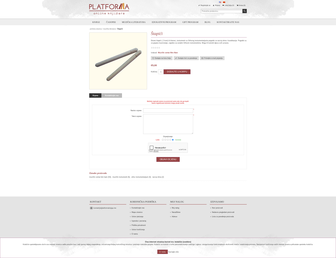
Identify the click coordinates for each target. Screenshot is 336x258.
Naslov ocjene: (136, 110)
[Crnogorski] (224, 2)
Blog (208, 22)
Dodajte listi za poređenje (187, 58)
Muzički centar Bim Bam (168, 53)
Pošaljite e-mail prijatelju (213, 58)
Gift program (190, 22)
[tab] (95, 95)
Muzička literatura (134, 22)
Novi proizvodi (217, 208)
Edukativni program (164, 22)
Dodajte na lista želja (163, 58)
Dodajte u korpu (177, 72)
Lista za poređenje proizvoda (223, 217)
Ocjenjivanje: (168, 136)
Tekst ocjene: (137, 116)
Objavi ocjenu (168, 159)
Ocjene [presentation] (95, 95)
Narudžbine (176, 212)
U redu (162, 252)
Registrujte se (205, 5)
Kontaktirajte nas (228, 22)
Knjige (96, 22)
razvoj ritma (156, 177)
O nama (135, 234)
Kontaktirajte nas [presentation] (112, 95)
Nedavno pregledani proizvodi (223, 212)
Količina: (154, 72)
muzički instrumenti (119, 177)
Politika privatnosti (139, 225)
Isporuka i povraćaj (139, 221)
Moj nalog (175, 208)
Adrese (174, 217)
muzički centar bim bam (98, 177)
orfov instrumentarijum (139, 177)
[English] (220, 2)
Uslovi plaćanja (137, 217)
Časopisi (111, 22)
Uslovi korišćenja (138, 230)
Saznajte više (173, 252)
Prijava (217, 5)
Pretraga (244, 11)
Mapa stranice (137, 212)
